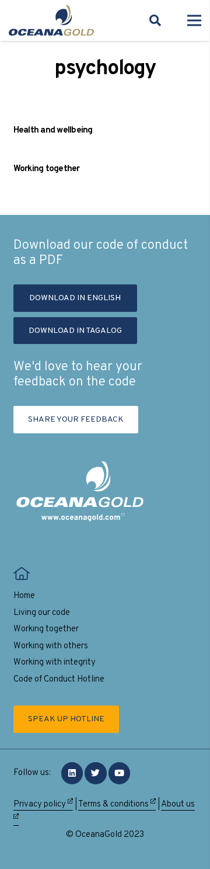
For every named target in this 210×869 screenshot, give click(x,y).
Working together (46, 169)
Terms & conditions (114, 804)
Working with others (50, 646)
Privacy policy (40, 804)
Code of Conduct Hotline (58, 679)
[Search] (155, 20)
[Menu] (194, 20)
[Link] (51, 20)
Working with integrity (54, 662)
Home (24, 596)
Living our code (41, 612)
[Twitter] (96, 773)
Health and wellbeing (53, 130)
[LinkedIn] (72, 773)
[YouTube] (119, 773)
